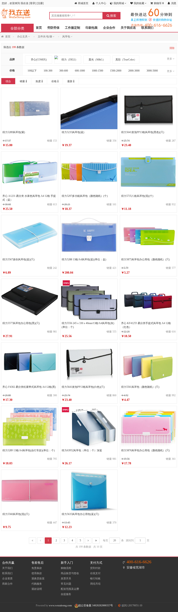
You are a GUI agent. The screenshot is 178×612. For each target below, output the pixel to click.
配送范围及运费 (70, 588)
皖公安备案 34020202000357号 (95, 605)
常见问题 (66, 583)
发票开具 (66, 578)
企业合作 (109, 27)
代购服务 (36, 583)
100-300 (48, 70)
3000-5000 (152, 70)
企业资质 (7, 578)
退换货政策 (37, 578)
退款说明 (36, 588)
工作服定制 (72, 27)
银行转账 (95, 578)
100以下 (32, 70)
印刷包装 (92, 27)
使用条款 (36, 573)
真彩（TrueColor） (126, 59)
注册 (40, 3)
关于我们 (7, 568)
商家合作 (7, 583)
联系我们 (147, 27)
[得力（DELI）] (67, 59)
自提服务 (66, 594)
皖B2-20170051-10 (131, 605)
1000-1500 (97, 70)
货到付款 (95, 568)
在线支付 (95, 573)
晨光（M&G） (97, 59)
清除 (172, 48)
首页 (39, 27)
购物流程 (66, 568)
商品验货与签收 (70, 573)
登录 (32, 3)
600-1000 (80, 70)
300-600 (63, 70)
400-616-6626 (139, 561)
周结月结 (95, 583)
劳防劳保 (53, 27)
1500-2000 (115, 70)
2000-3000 (134, 70)
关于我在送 (128, 27)
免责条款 (36, 568)
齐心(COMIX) (39, 59)
